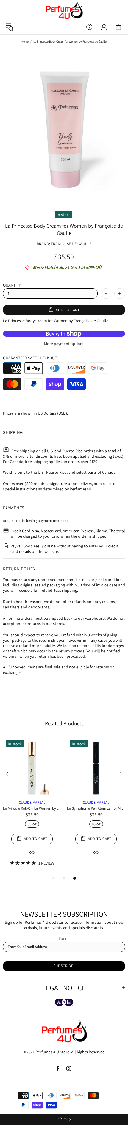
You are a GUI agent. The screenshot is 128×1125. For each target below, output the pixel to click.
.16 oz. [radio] (96, 824)
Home (25, 41)
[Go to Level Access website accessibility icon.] (64, 1003)
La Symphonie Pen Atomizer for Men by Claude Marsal (96, 808)
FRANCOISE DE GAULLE (71, 243)
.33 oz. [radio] (32, 824)
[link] (118, 27)
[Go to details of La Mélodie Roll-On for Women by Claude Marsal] (32, 793)
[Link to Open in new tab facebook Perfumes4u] (58, 1068)
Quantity (12, 285)
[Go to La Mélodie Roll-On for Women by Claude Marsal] (32, 744)
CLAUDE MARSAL (32, 802)
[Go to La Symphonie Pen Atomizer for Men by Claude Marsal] (96, 744)
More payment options (64, 343)
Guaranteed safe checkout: (30, 358)
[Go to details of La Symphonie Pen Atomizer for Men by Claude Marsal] (96, 793)
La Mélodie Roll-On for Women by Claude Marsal (32, 808)
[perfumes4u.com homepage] (64, 10)
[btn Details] (32, 852)
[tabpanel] (32, 806)
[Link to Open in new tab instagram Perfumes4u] (68, 1068)
